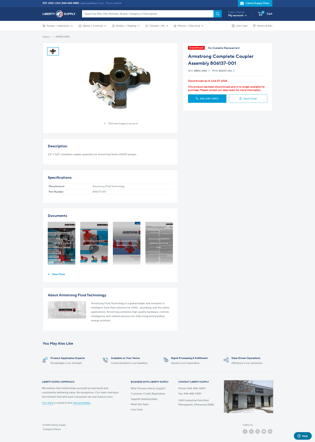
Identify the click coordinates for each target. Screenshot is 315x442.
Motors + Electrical (189, 25)
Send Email (250, 98)
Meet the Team (140, 404)
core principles (81, 403)
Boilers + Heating (126, 25)
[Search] (217, 13)
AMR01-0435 (63, 36)
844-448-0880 (70, 3)
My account (236, 15)
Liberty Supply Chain (257, 3)
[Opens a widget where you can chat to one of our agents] (303, 436)
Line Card (241, 25)
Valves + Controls (93, 25)
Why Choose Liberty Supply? (148, 388)
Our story (47, 403)
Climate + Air (157, 25)
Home (46, 36)
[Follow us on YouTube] (264, 431)
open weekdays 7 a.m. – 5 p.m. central (100, 3)
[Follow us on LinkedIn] (270, 431)
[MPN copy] (233, 70)
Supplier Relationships (144, 399)
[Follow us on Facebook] (245, 431)
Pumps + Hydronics (58, 25)
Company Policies (52, 429)
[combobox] (147, 13)
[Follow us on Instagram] (257, 431)
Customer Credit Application (148, 393)
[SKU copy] (209, 70)
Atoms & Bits (264, 25)
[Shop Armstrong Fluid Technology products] (67, 310)
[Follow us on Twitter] (251, 431)
